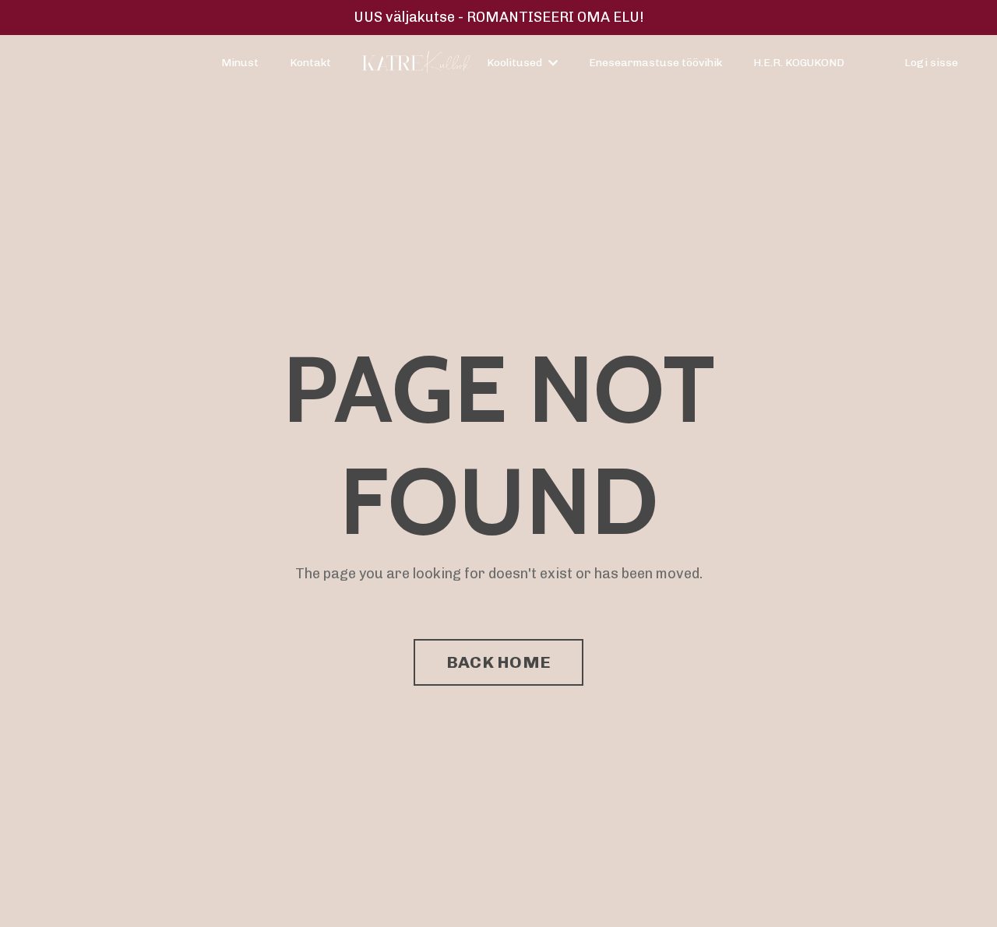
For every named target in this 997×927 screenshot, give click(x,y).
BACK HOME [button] (498, 662)
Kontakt (310, 62)
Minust (240, 62)
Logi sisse (931, 62)
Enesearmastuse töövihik (655, 62)
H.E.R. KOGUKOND (798, 62)
